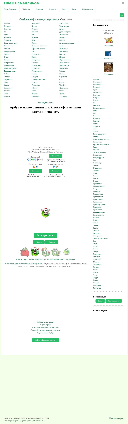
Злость (61, 40)
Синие (61, 74)
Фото (6, 94)
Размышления (37, 71)
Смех (6, 82)
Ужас (34, 91)
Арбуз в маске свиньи (45, 322)
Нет (33, 51)
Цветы (61, 94)
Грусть (61, 29)
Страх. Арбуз (45, 325)
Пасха (34, 57)
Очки (6, 57)
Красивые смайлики (39, 46)
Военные (7, 29)
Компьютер (8, 46)
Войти (100, 301)
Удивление (63, 88)
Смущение (8, 79)
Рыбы (6, 74)
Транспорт (8, 88)
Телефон (62, 85)
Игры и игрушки (10, 43)
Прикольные (36, 65)
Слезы (61, 82)
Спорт (6, 85)
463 (52, 259)
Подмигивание (65, 60)
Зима (34, 40)
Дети (6, 35)
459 (39, 259)
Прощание (36, 68)
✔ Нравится (51, 242)
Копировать (55, 156)
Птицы (6, 60)
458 (36, 259)
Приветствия (64, 63)
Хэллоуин (63, 96)
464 (55, 259)
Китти (34, 43)
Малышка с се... (38, 421)
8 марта (35, 29)
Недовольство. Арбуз (45, 333)
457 (33, 259)
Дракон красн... (26, 421)
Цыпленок (36, 96)
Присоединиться (113, 301)
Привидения (9, 65)
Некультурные (9, 51)
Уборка (34, 88)
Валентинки (64, 26)
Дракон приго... (14, 421)
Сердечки (63, 77)
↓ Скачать (39, 242)
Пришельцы (64, 65)
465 (58, 259)
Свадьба (35, 77)
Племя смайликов (21, 3)
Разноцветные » (46, 102)
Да (5, 32)
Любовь (7, 49)
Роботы (62, 71)
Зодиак (62, 37)
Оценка (62, 54)
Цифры (7, 96)
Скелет (7, 77)
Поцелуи (35, 63)
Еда (33, 35)
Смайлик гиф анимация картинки (17, 264)
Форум (34, 94)
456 (30, 259)
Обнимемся (36, 54)
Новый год (63, 51)
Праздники (36, 60)
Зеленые (35, 37)
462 (49, 259)
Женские (7, 37)
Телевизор (36, 85)
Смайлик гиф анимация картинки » (39, 19)
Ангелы (7, 23)
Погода (62, 57)
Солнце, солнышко (39, 79)
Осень (6, 54)
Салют (34, 74)
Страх (34, 82)
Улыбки (7, 91)
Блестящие (63, 23)
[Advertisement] (45, 129)
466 (61, 259)
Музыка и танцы (38, 49)
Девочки (35, 32)
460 (42, 259)
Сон (60, 79)
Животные (63, 35)
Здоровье (7, 40)
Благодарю (36, 23)
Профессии (63, 68)
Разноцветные (10, 71)
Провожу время (10, 68)
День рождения (65, 32)
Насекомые (63, 49)
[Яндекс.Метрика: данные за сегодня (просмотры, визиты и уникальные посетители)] (117, 418)
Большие (7, 26)
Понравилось (9, 63)
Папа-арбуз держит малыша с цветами (45, 330)
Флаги (61, 91)
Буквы (34, 26)
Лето (61, 46)
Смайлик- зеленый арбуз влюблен (45, 327)
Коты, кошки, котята (67, 43)
